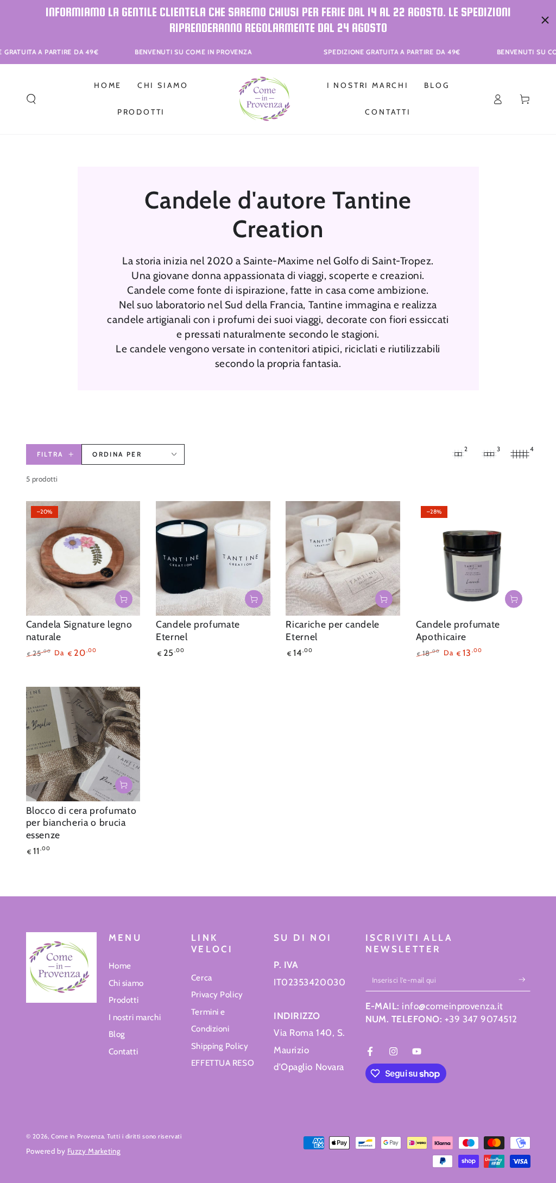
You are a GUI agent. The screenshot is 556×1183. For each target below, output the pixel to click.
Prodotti (124, 1000)
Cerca (201, 977)
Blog (117, 1034)
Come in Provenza (77, 1136)
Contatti (123, 1051)
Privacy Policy (217, 994)
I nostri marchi (135, 1017)
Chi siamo (126, 983)
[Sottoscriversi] (524, 980)
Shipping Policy (220, 1046)
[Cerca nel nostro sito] (31, 98)
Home (120, 965)
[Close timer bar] (545, 20)
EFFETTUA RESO (222, 1063)
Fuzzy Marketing (94, 1151)
